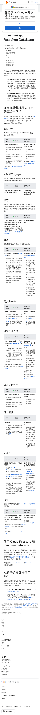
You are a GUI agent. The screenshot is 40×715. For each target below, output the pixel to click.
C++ (15, 599)
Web (25, 599)
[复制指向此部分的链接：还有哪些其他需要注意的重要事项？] (23, 112)
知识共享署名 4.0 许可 (30, 604)
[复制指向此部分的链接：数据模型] (15, 129)
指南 (2, 623)
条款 (2, 706)
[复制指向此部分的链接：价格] (10, 500)
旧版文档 (4, 675)
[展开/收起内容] (12, 45)
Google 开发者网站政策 (15, 608)
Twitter (3, 649)
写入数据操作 (13, 318)
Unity (20, 599)
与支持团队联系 (6, 660)
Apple (30, 597)
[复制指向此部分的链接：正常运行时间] (20, 385)
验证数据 (31, 490)
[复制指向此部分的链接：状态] (10, 200)
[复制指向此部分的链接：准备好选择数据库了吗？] (11, 576)
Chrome (3, 690)
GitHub (3, 635)
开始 (20, 28)
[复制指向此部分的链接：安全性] (13, 453)
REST (30, 599)
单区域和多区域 (14, 343)
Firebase (3, 693)
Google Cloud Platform (8, 695)
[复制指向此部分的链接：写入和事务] (18, 302)
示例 (2, 629)
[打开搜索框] (28, 2)
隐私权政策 (9, 706)
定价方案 (29, 523)
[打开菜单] (3, 2)
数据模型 (29, 163)
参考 (2, 626)
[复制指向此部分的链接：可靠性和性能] (20, 331)
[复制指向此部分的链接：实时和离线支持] (22, 174)
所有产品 (4, 698)
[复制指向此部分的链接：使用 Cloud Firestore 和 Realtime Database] (31, 545)
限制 (10, 434)
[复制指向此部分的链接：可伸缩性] (15, 412)
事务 (7, 321)
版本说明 (4, 669)
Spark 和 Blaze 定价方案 (27, 504)
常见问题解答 (5, 672)
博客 (2, 643)
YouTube (3, 652)
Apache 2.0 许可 (23, 606)
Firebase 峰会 (5, 646)
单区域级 (27, 345)
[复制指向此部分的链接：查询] (10, 240)
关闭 (20, 23)
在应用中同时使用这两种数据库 (20, 557)
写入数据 (31, 318)
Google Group (5, 666)
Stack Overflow (6, 663)
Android (10, 599)
